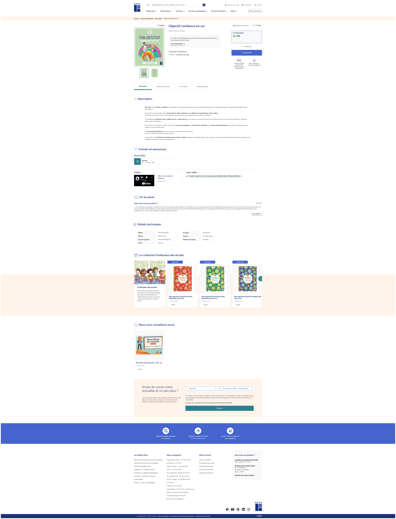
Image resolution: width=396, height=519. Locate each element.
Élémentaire (165, 11)
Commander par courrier (207, 463)
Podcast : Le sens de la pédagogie (144, 483)
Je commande (247, 53)
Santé (233, 11)
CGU (154, 516)
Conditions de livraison (206, 466)
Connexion (248, 5)
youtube (232, 509)
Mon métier (158, 18)
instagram (248, 509)
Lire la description (177, 44)
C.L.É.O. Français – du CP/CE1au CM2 (178, 479)
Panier (259, 5)
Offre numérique (255, 11)
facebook (227, 509)
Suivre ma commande (206, 469)
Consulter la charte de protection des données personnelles (213, 403)
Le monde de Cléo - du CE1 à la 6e (178, 476)
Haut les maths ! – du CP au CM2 (177, 466)
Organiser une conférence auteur (144, 469)
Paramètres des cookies (202, 516)
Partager (258, 25)
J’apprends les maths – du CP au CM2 (178, 460)
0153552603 (241, 468)
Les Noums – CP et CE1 (174, 463)
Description (143, 86)
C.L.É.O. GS (170, 483)
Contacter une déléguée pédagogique (146, 473)
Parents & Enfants (218, 11)
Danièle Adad (173, 51)
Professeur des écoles (182, 54)
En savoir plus (189, 403)
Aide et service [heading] (205, 455)
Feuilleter (161, 25)
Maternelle (150, 11)
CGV (149, 516)
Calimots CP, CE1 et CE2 (174, 486)
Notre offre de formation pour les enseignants (148, 460)
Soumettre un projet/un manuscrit (145, 476)
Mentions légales (163, 516)
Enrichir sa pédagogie (197, 11)
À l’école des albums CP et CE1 (176, 496)
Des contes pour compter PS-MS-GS (178, 473)
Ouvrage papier (238, 33)
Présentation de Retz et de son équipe (146, 463)
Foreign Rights (138, 479)
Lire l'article (256, 214)
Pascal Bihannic (182, 51)
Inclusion (179, 11)
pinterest (237, 509)
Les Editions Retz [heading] (141, 455)
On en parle (183, 86)
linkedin (243, 509)
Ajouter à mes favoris (242, 25)
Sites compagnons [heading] (174, 455)
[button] (149, 47)
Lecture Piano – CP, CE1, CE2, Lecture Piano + (181, 489)
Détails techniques (202, 86)
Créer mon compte (205, 460)
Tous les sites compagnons (175, 499)
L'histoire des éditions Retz (142, 466)
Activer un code (233, 5)
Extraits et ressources (163, 86)
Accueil (136, 18)
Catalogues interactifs (206, 473)
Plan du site (142, 516)
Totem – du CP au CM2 (174, 469)
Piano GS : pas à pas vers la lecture (177, 492)
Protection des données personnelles (181, 516)
